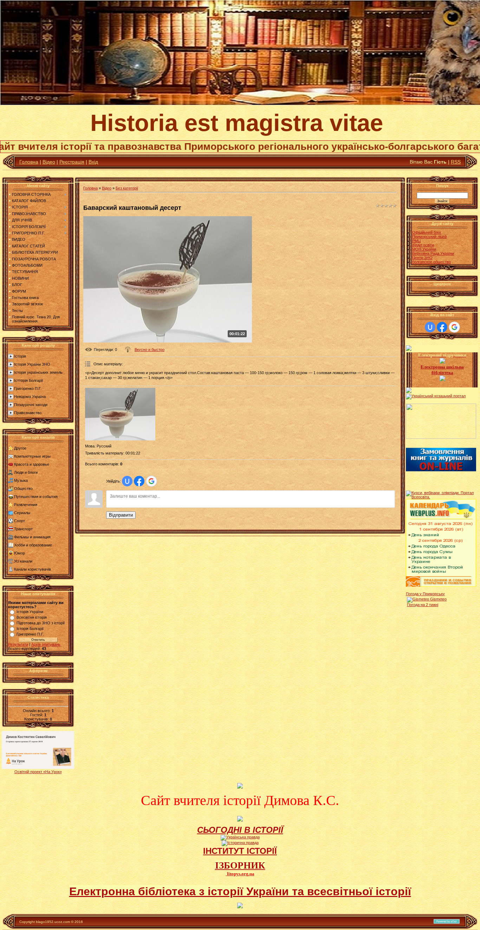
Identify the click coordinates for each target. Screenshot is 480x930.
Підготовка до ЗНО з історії (41, 623)
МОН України (424, 249)
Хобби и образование (33, 545)
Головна (28, 162)
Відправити (121, 515)
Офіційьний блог (426, 232)
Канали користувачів (32, 569)
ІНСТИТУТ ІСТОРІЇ (240, 851)
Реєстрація (71, 162)
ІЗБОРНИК (240, 865)
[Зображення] (120, 414)
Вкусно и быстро (149, 349)
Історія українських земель (38, 372)
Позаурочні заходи (30, 405)
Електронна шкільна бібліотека (442, 369)
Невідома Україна (30, 396)
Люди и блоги (26, 472)
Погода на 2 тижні (422, 605)
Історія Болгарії (30, 628)
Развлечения (25, 505)
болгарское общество (431, 262)
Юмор (19, 553)
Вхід (93, 162)
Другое (20, 448)
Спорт (19, 521)
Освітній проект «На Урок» (38, 772)
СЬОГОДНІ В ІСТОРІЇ (240, 830)
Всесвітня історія (32, 617)
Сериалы (22, 513)
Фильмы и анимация (32, 537)
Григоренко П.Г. (27, 388)
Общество (23, 488)
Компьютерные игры (32, 456)
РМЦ (416, 241)
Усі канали (23, 561)
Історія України (30, 612)
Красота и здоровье (31, 464)
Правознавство (27, 413)
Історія (20, 356)
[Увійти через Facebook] (139, 481)
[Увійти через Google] (151, 481)
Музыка (21, 480)
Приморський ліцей (429, 236)
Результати (18, 644)
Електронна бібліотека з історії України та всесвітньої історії (240, 891)
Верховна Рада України (433, 253)
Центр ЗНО (422, 257)
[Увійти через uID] (127, 481)
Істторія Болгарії (28, 380)
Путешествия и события (36, 496)
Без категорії (127, 188)
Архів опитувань (45, 644)
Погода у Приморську (425, 594)
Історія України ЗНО (32, 364)
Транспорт (23, 529)
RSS (456, 162)
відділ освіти (423, 245)
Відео (49, 162)
